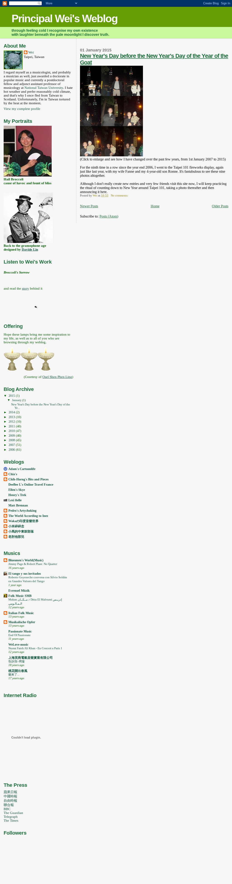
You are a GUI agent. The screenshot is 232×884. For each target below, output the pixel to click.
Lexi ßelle (15, 500)
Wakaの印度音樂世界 (23, 521)
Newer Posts (89, 206)
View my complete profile (22, 109)
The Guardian (13, 813)
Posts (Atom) (108, 216)
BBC (7, 809)
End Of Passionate (19, 635)
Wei (31, 52)
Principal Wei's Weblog (65, 18)
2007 (12, 445)
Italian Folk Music (21, 613)
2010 (12, 431)
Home (155, 206)
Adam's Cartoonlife (21, 469)
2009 (12, 435)
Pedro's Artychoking (22, 510)
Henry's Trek (17, 495)
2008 (12, 440)
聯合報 (9, 805)
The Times (11, 820)
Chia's (12, 474)
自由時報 (10, 800)
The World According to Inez (28, 516)
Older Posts (220, 206)
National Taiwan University (43, 88)
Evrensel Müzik (19, 590)
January (17, 400)
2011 (12, 426)
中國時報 (10, 796)
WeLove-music (18, 644)
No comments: (120, 195)
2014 (12, 412)
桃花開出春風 (17, 671)
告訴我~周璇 (16, 661)
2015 (12, 395)
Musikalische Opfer (21, 622)
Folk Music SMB (19, 596)
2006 (12, 449)
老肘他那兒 (16, 536)
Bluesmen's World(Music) (26, 560)
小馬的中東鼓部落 (21, 531)
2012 (12, 421)
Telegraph (11, 817)
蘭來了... (13, 674)
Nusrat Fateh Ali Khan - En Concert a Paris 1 (35, 648)
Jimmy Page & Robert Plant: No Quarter (32, 564)
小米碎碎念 (16, 526)
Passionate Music (20, 631)
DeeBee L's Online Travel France (30, 484)
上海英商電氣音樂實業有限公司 (30, 657)
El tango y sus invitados (24, 573)
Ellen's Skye (16, 490)
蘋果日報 (10, 792)
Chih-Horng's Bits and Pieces (28, 479)
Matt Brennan (18, 505)
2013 (12, 417)
